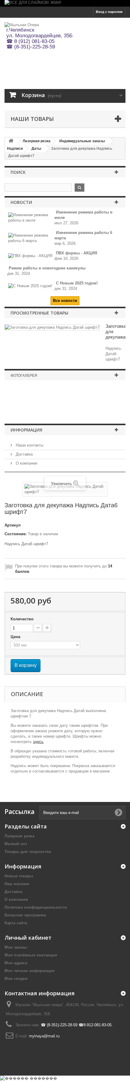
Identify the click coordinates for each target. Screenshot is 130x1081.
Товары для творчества (28, 851)
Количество (22, 619)
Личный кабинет (28, 937)
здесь (38, 741)
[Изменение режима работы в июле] (31, 217)
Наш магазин (17, 884)
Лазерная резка (19, 836)
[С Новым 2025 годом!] (30, 286)
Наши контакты (29, 445)
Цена (16, 636)
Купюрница (65, 404)
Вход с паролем (109, 12)
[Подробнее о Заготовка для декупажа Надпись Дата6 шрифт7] (52, 327)
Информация (26, 430)
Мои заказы (16, 947)
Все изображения (65, 415)
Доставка (24, 454)
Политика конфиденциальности (36, 907)
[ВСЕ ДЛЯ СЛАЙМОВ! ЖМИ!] (65, 3)
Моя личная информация (30, 971)
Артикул (13, 525)
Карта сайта (16, 923)
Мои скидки (16, 978)
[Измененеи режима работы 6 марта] (31, 238)
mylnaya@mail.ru (44, 1036)
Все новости (65, 300)
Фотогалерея (24, 375)
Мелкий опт (16, 844)
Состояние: (16, 534)
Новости (21, 202)
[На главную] (11, 141)
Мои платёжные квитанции (31, 955)
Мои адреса (16, 963)
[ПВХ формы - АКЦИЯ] (30, 256)
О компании (26, 463)
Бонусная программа (25, 915)
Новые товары (19, 876)
